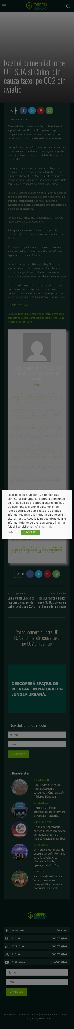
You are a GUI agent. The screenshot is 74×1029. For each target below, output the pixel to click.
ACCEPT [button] (30, 532)
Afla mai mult (43, 526)
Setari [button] (11, 532)
